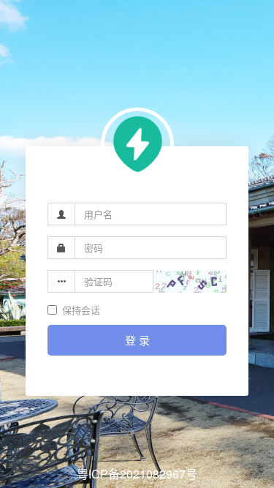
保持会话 (81, 310)
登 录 (137, 340)
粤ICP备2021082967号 (137, 473)
